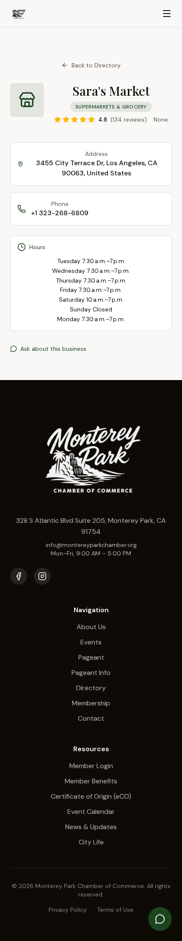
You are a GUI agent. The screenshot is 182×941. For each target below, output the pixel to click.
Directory (91, 687)
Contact (91, 718)
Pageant (91, 657)
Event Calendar (91, 811)
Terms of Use (115, 909)
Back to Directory (96, 65)
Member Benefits (91, 781)
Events (91, 642)
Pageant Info (91, 672)
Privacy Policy (68, 909)
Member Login (91, 765)
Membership (91, 703)
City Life (91, 842)
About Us (91, 626)
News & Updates (91, 826)
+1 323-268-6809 (59, 212)
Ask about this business (53, 349)
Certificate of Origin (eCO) (91, 796)
